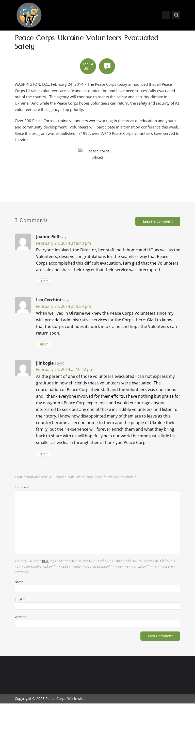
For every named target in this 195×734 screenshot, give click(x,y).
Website (20, 617)
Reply (43, 281)
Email (20, 599)
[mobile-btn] (166, 15)
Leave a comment (158, 221)
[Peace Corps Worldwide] (29, 15)
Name (20, 582)
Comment (22, 487)
